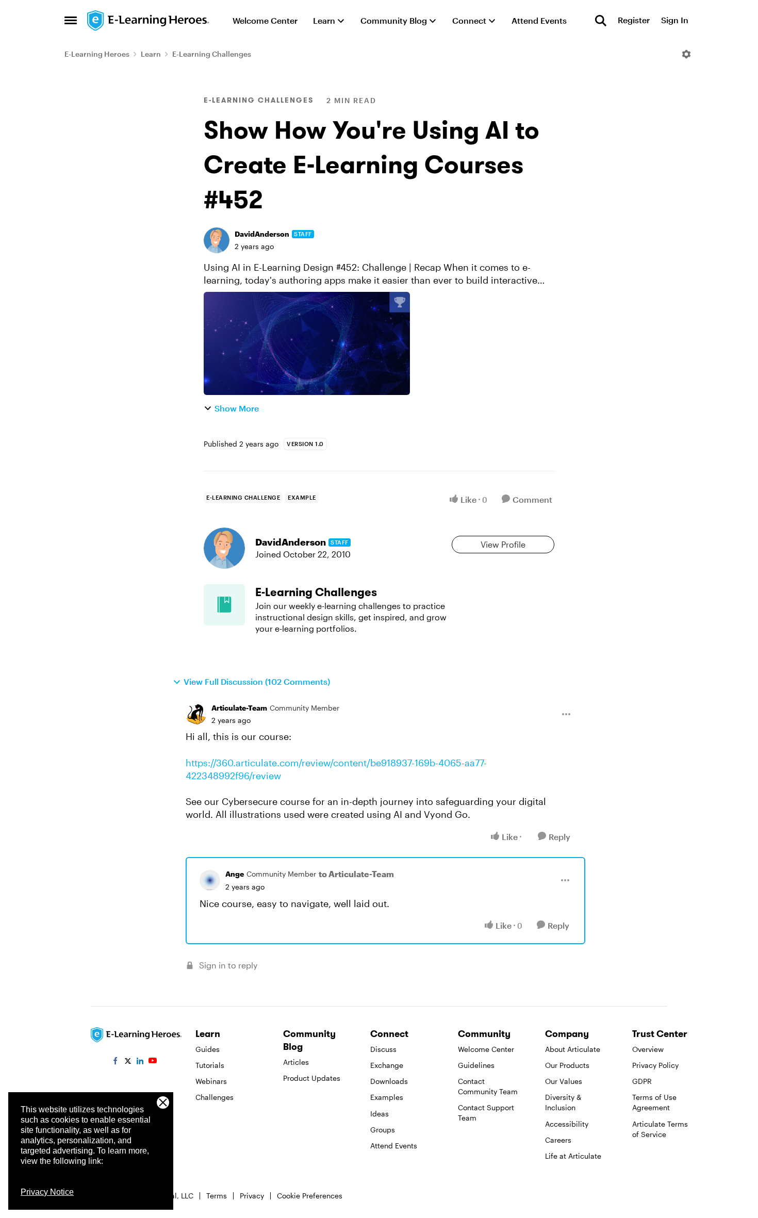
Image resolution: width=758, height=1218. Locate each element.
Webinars (211, 1081)
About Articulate (572, 1049)
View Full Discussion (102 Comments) (257, 681)
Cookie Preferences (309, 1195)
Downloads (389, 1081)
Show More (237, 408)
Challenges (214, 1097)
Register (634, 20)
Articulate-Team (239, 707)
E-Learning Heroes (96, 54)
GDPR (642, 1081)
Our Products (567, 1065)
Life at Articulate (573, 1155)
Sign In (674, 20)
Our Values (563, 1081)
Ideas (379, 1113)
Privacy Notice (47, 1192)
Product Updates (311, 1078)
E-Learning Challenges (211, 54)
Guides (207, 1049)
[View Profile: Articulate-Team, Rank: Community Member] (196, 714)
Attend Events (393, 1145)
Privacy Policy (655, 1065)
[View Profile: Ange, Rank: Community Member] (210, 880)
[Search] (601, 20)
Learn (151, 54)
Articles (296, 1062)
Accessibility (566, 1124)
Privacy (252, 1195)
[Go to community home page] (148, 20)
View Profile (503, 544)
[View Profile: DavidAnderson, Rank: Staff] (216, 240)
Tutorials (209, 1065)
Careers (558, 1139)
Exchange (386, 1065)
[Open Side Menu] (70, 20)
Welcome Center (486, 1049)
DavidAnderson (262, 233)
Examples (386, 1097)
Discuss (383, 1049)
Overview (648, 1049)
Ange (234, 873)
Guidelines (476, 1065)
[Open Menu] (686, 54)
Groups (382, 1129)
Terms (216, 1195)
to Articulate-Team (356, 874)
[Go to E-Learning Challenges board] (224, 605)
